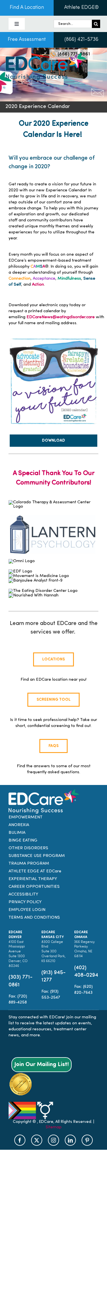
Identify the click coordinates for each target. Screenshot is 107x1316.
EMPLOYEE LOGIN (27, 910)
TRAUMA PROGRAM (29, 864)
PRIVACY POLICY (25, 902)
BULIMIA (17, 833)
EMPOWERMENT (26, 817)
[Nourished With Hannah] (33, 595)
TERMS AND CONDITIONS (34, 918)
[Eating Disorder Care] (46, 55)
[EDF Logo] (20, 571)
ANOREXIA (19, 825)
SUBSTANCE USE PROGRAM (37, 856)
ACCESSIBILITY (23, 894)
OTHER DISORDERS (28, 848)
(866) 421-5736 (81, 39)
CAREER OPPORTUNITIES (34, 887)
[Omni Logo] (22, 561)
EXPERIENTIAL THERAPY (33, 879)
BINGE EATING (23, 840)
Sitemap (54, 1127)
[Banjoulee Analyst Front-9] (35, 580)
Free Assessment (27, 39)
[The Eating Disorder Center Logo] (43, 591)
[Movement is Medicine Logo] (39, 576)
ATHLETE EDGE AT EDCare (35, 871)
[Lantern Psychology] (53, 510)
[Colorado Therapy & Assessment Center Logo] (53, 502)
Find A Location (27, 7)
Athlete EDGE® (81, 7)
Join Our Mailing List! (41, 1064)
